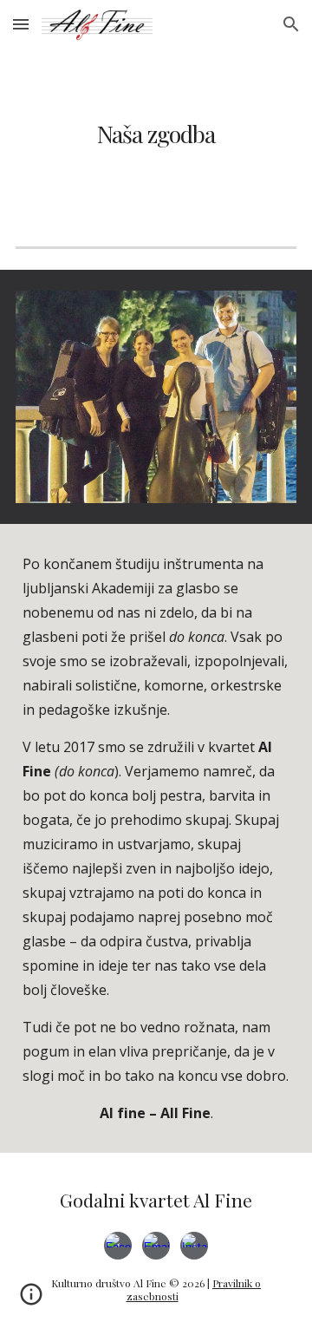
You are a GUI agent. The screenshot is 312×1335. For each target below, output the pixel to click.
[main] (156, 133)
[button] (21, 24)
